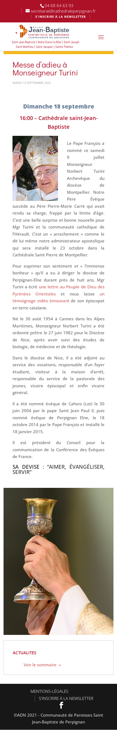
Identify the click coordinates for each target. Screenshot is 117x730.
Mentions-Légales (49, 691)
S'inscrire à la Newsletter (66, 698)
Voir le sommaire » (42, 664)
